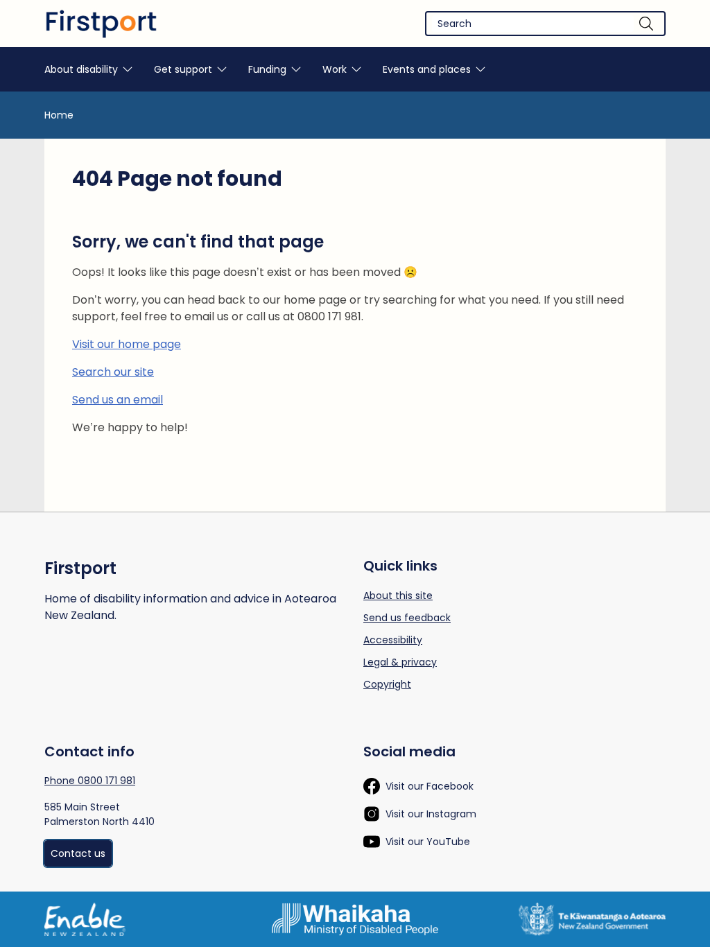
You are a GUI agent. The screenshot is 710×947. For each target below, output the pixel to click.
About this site (398, 595)
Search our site (113, 372)
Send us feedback (407, 618)
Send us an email (117, 400)
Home (58, 115)
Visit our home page (126, 344)
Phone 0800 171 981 (89, 781)
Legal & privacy (400, 662)
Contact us (78, 853)
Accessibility (392, 640)
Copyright (387, 684)
